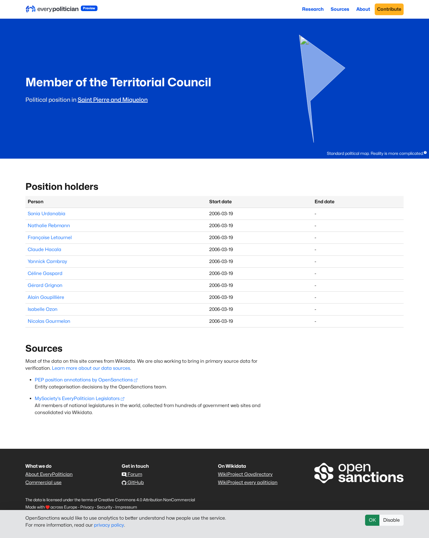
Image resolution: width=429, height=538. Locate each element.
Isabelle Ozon (42, 309)
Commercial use (43, 482)
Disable (391, 520)
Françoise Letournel (50, 237)
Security (104, 506)
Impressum (126, 506)
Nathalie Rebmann (49, 225)
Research (313, 9)
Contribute (389, 9)
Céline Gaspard (45, 273)
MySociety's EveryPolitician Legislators (77, 398)
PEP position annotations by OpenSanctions (84, 380)
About (363, 9)
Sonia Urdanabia (46, 213)
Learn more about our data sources (91, 368)
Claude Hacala (44, 249)
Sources (340, 9)
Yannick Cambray (47, 261)
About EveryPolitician (49, 474)
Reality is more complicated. (397, 153)
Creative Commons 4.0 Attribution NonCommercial (146, 499)
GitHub (135, 482)
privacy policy (109, 525)
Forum (134, 474)
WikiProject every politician (248, 482)
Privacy (87, 506)
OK (372, 520)
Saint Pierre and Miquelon (113, 99)
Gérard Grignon (45, 285)
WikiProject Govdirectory (245, 474)
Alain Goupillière (46, 297)
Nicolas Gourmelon (49, 321)
